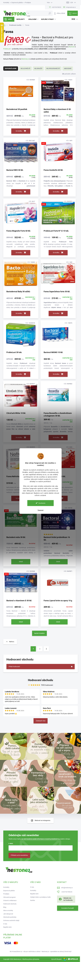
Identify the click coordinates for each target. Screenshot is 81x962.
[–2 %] (20, 92)
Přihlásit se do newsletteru (19, 855)
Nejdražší (38, 68)
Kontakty (6, 2)
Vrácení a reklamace (9, 900)
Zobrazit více (40, 721)
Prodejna (28, 2)
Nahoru (11, 641)
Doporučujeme (10, 68)
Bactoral (71, 47)
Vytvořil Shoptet (56, 959)
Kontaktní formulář (67, 908)
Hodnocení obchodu (40, 680)
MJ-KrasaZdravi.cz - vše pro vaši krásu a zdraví (25, 951)
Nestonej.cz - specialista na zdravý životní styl (56, 951)
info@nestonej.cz (67, 887)
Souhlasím (41, 503)
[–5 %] (20, 335)
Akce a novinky (8, 910)
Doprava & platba (17, 2)
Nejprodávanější (53, 68)
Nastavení (40, 510)
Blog (4, 907)
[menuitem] (8, 19)
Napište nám (7, 927)
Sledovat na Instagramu (42, 820)
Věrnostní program (9, 897)
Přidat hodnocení (14, 666)
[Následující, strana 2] (39, 649)
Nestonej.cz (25, 59)
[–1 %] (58, 275)
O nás (5, 924)
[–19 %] (20, 214)
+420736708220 (66, 892)
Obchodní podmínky (9, 917)
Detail (21, 561)
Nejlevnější (25, 68)
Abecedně (67, 68)
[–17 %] (58, 520)
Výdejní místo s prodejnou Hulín (40, 897)
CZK (71, 2)
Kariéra (32, 900)
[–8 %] (20, 153)
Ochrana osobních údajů (11, 920)
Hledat (50, 13)
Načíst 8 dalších (39, 633)
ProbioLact (7, 49)
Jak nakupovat (8, 914)
